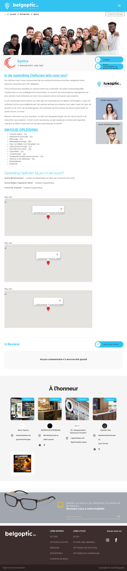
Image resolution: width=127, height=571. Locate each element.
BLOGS (76, 536)
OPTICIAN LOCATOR (59, 542)
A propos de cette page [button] (115, 14)
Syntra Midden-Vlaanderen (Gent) (18, 183)
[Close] (61, 209)
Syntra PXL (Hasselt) (12, 188)
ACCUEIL (54, 536)
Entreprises (25, 14)
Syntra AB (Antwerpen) (14, 178)
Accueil (13, 14)
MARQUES (54, 548)
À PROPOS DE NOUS (59, 559)
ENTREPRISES (56, 553)
